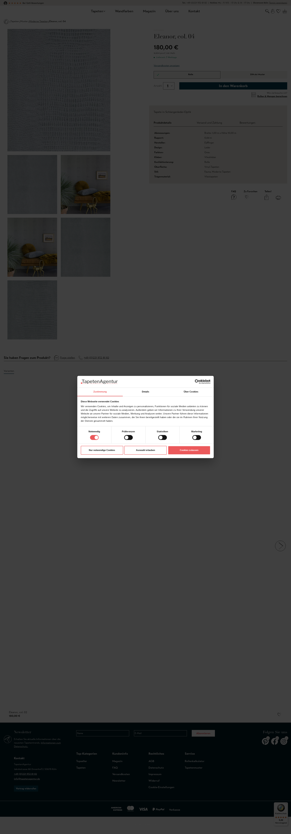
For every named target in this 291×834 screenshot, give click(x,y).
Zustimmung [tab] (100, 391)
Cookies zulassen (189, 450)
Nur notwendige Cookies (102, 450)
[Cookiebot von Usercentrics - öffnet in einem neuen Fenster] (197, 381)
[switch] (128, 437)
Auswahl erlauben (145, 450)
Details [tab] (145, 391)
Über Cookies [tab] (191, 391)
